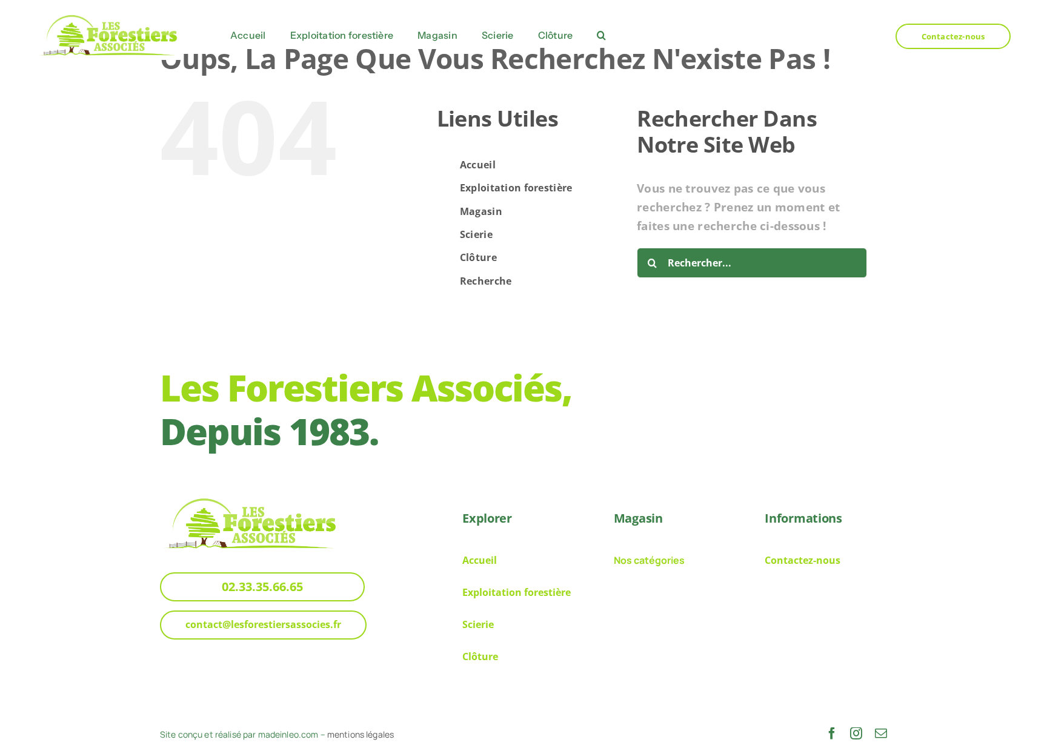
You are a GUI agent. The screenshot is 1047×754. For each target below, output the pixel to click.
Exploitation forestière (516, 187)
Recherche (486, 281)
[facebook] (832, 733)
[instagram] (856, 733)
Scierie (476, 234)
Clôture (478, 257)
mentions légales (360, 734)
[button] (601, 36)
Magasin (481, 211)
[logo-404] (109, 15)
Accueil (478, 164)
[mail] (881, 733)
